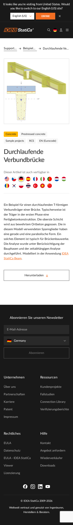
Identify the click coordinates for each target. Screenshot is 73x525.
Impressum (11, 416)
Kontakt (45, 443)
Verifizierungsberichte (54, 409)
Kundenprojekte (50, 386)
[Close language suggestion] (60, 16)
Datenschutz (12, 450)
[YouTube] (47, 486)
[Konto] (61, 30)
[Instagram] (33, 486)
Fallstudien (47, 394)
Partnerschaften (14, 394)
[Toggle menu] (67, 30)
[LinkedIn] (40, 486)
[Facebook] (25, 486)
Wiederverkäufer (51, 458)
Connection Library (53, 401)
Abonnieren (36, 352)
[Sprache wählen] (55, 30)
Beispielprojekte (30, 48)
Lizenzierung (12, 473)
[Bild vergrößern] (36, 91)
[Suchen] (49, 30)
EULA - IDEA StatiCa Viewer (17, 462)
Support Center (10, 48)
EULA (7, 443)
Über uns (10, 386)
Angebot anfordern (52, 450)
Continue (45, 16)
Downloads (47, 465)
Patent (8, 409)
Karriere (9, 401)
